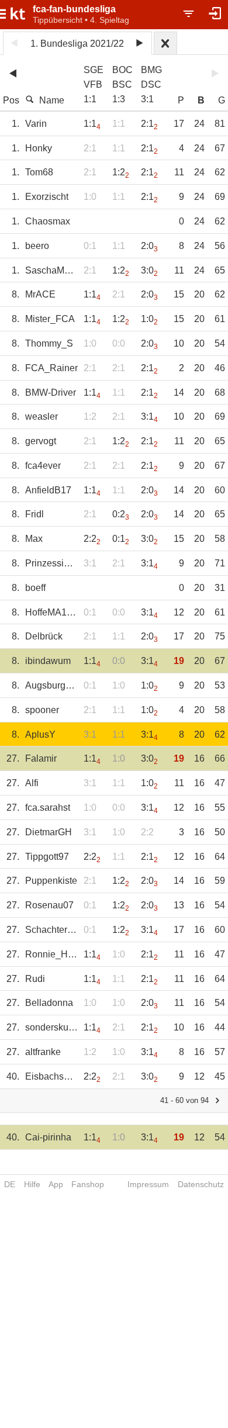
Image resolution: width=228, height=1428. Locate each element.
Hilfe (32, 1184)
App (56, 1184)
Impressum (148, 1184)
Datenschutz (201, 1184)
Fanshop (87, 1184)
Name (51, 100)
